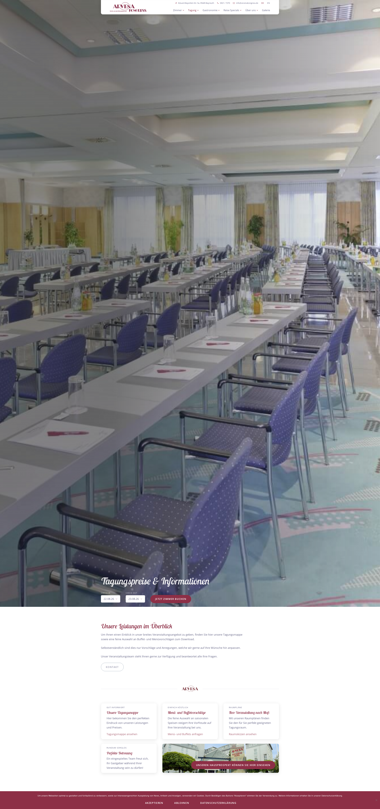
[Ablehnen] (376, 800)
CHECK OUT (131, 593)
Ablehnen (181, 803)
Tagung (192, 10)
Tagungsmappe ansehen (122, 734)
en (268, 3)
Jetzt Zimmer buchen (170, 599)
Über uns (250, 10)
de (262, 3)
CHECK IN (105, 593)
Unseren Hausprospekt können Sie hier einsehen (233, 765)
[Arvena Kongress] (128, 7)
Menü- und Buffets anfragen (185, 734)
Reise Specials (231, 10)
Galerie (266, 10)
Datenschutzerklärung (218, 803)
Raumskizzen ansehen (242, 734)
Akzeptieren (154, 803)
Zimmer (177, 10)
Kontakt (112, 667)
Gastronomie (210, 10)
